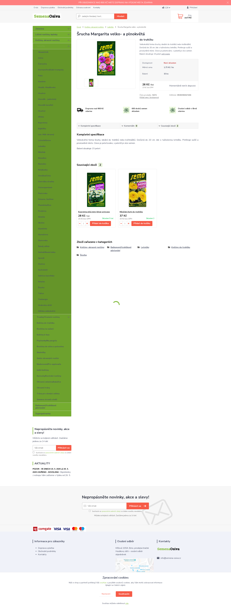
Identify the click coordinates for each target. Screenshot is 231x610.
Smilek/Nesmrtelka (46, 252)
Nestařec (42, 164)
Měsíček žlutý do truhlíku (131, 212)
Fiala (40, 75)
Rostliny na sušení (45, 329)
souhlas (103, 582)
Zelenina (39, 28)
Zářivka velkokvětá (46, 311)
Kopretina (42, 122)
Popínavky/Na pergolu (47, 340)
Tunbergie (43, 299)
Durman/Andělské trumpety (50, 69)
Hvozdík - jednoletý (47, 99)
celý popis (165, 54)
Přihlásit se (64, 447)
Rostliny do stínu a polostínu (50, 346)
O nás (36, 7)
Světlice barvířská (46, 275)
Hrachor (42, 93)
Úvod (79, 27)
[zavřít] (228, 2)
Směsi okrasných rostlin (48, 358)
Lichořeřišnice (44, 140)
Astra (40, 58)
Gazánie (41, 81)
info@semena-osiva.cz (171, 558)
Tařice (41, 293)
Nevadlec (42, 158)
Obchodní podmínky (65, 7)
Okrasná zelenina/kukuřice (49, 382)
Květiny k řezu (43, 334)
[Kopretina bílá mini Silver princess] (96, 189)
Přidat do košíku (100, 223)
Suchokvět (43, 270)
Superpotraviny (43, 413)
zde (126, 603)
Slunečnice (43, 234)
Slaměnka (42, 228)
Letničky (41, 46)
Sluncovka (42, 240)
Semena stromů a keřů (47, 399)
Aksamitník (43, 52)
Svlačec (41, 281)
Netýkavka (43, 170)
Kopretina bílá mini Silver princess (94, 212)
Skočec (41, 223)
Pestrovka (42, 193)
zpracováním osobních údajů (54, 453)
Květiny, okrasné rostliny (47, 40)
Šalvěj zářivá (43, 246)
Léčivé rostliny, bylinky (46, 34)
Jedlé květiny (43, 370)
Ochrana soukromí (83, 7)
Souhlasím (124, 593)
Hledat (120, 16)
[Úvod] (53, 16)
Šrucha (41, 287)
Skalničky (41, 352)
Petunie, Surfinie (45, 199)
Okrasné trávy (43, 387)
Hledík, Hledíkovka (46, 87)
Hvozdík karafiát (45, 105)
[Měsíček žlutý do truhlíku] (137, 189)
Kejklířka (42, 128)
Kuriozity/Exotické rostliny (49, 376)
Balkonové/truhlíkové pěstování (45, 406)
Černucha (42, 64)
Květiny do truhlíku (45, 323)
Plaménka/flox (44, 205)
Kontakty (96, 7)
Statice (41, 264)
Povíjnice (42, 211)
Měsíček (41, 152)
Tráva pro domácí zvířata (48, 393)
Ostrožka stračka (46, 181)
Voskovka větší (45, 305)
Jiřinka (41, 117)
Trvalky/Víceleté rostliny (48, 317)
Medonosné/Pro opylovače (49, 364)
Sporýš (41, 258)
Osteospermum (45, 187)
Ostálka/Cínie (44, 175)
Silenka (41, 217)
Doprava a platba (48, 7)
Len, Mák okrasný (46, 134)
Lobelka (41, 146)
